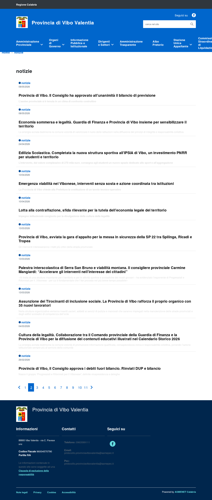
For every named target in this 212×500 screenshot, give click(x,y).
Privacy (37, 492)
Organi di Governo (55, 43)
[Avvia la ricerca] (192, 24)
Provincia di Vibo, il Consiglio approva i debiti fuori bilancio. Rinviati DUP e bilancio (90, 368)
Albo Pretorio (158, 43)
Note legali (22, 492)
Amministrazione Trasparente (131, 43)
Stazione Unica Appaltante (181, 43)
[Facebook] (194, 15)
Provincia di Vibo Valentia (63, 22)
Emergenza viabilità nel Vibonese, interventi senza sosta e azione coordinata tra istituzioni (96, 183)
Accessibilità (69, 492)
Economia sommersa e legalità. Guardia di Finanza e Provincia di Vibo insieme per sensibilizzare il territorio (103, 124)
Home (6, 52)
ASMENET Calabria (185, 492)
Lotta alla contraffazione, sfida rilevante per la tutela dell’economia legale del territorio (93, 210)
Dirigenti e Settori (104, 43)
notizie (18, 52)
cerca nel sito (152, 24)
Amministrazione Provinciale (27, 43)
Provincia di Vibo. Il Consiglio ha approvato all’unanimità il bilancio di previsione (87, 95)
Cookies (51, 492)
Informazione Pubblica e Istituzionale (79, 43)
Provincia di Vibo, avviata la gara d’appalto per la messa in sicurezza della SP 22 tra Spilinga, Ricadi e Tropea (105, 238)
